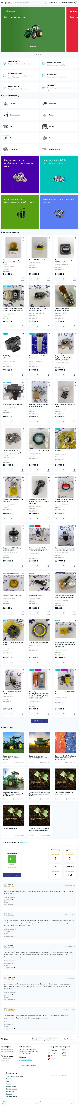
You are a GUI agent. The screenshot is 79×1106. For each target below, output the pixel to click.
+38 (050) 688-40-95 (7, 1049)
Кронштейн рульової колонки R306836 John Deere (38, 405)
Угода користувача (11, 1089)
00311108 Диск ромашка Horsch (13, 404)
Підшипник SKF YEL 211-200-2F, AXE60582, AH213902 (39, 309)
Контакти (9, 1094)
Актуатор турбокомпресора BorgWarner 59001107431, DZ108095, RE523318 (64, 358)
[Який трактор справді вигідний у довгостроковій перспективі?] (13, 779)
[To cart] (22, 279)
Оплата (8, 1081)
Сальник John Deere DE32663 (38, 642)
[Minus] (4, 279)
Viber (66, 1053)
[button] (36, 54)
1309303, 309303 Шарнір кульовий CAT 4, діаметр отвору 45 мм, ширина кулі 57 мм (13, 453)
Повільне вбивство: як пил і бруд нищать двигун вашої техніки (39, 794)
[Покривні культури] (13, 815)
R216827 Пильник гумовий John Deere (13, 643)
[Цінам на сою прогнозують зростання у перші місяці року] (39, 815)
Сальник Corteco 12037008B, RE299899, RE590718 (64, 500)
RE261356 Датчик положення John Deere (12, 357)
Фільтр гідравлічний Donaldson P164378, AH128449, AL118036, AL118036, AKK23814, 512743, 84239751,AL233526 (39, 695)
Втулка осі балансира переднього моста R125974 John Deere (11, 262)
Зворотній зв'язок (11, 1096)
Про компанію (10, 1091)
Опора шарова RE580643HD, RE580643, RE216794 (12, 549)
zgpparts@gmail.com (25, 1060)
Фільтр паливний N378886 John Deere (65, 405)
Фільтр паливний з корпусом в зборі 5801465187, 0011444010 (65, 549)
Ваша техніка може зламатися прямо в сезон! (38, 757)
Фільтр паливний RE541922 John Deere (65, 693)
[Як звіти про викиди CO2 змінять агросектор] (65, 779)
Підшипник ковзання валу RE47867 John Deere (63, 261)
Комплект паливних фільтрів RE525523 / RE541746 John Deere (13, 309)
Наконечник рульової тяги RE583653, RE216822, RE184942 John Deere (39, 501)
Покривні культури (10, 828)
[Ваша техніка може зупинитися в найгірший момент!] (13, 743)
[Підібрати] (33, 31)
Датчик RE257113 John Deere (38, 260)
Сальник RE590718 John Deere (12, 595)
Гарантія (8, 1084)
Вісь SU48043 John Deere (37, 595)
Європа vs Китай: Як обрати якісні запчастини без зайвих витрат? (65, 757)
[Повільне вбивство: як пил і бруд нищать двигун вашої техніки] (39, 779)
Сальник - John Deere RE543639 (39, 451)
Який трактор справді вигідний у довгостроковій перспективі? (13, 794)
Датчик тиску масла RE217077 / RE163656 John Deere (65, 309)
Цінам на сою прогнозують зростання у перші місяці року (39, 830)
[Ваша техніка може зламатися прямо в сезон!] (39, 743)
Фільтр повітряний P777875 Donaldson (38, 357)
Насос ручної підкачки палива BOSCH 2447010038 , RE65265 (64, 596)
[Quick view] (23, 238)
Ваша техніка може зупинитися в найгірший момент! (12, 757)
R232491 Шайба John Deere (63, 451)
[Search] (46, 2)
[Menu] (2, 2)
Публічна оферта (11, 1086)
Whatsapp (67, 1056)
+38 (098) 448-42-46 (7, 1051)
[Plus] (11, 279)
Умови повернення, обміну (14, 1076)
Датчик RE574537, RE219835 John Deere (12, 693)
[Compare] (23, 240)
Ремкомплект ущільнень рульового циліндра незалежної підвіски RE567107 (65, 644)
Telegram (67, 1050)
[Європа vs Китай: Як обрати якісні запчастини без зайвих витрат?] (65, 743)
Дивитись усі (24, 842)
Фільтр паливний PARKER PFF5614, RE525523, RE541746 (38, 549)
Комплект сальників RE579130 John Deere (13, 500)
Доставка (9, 1079)
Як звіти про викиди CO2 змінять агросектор (64, 793)
